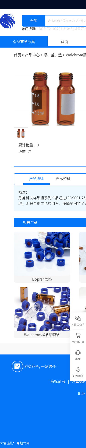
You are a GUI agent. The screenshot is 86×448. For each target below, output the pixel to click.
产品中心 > (34, 55)
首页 (64, 42)
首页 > (19, 55)
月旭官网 (23, 443)
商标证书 (61, 381)
